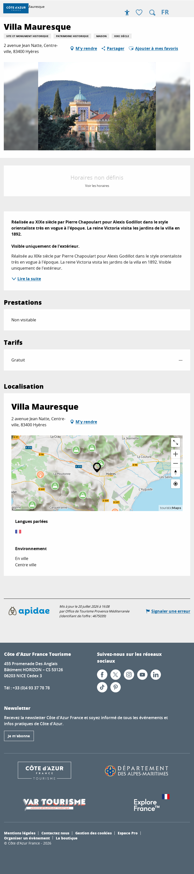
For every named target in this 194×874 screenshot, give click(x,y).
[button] (152, 13)
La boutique (67, 837)
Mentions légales (19, 832)
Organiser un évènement (27, 837)
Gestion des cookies (93, 832)
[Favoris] (139, 12)
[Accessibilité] (127, 12)
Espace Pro (128, 832)
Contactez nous (55, 832)
